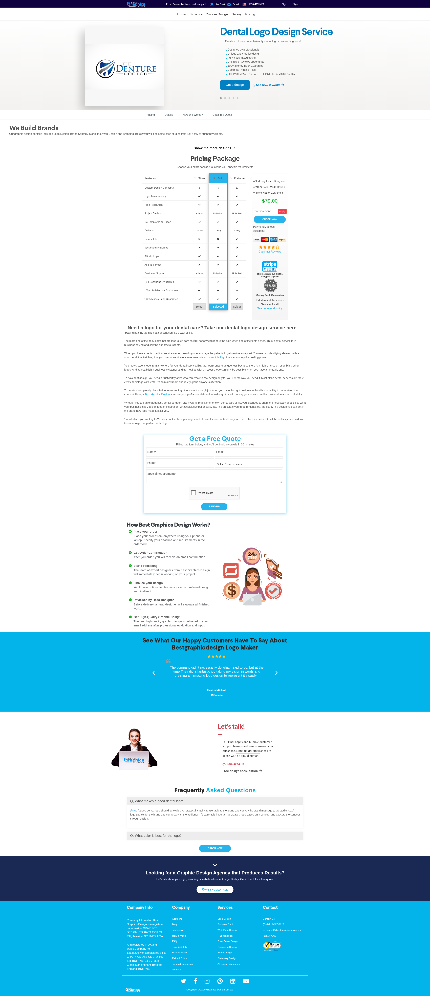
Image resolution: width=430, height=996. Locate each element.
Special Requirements (161, 473)
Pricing (250, 14)
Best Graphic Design (157, 394)
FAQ (174, 941)
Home (181, 14)
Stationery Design (227, 958)
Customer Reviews (270, 251)
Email (220, 452)
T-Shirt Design (225, 935)
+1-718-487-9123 (234, 764)
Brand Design (225, 952)
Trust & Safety (179, 947)
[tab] (215, 801)
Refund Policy (179, 958)
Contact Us (269, 918)
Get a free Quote (222, 114)
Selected (218, 306)
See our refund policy (270, 308)
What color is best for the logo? (156, 835)
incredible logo (216, 357)
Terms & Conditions (182, 964)
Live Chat (271, 935)
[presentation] (153, 672)
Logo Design (224, 918)
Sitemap (176, 969)
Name (151, 452)
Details (169, 114)
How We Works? (193, 114)
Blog (174, 924)
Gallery (236, 14)
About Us (177, 918)
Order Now (269, 219)
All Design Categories (229, 964)
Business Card (225, 924)
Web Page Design (227, 930)
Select (199, 306)
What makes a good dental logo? (157, 801)
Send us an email (248, 751)
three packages (186, 419)
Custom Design (217, 14)
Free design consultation (240, 771)
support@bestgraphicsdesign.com (283, 930)
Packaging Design (227, 947)
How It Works (179, 935)
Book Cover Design (228, 941)
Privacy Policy (179, 952)
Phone (151, 462)
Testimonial (178, 930)
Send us (214, 506)
